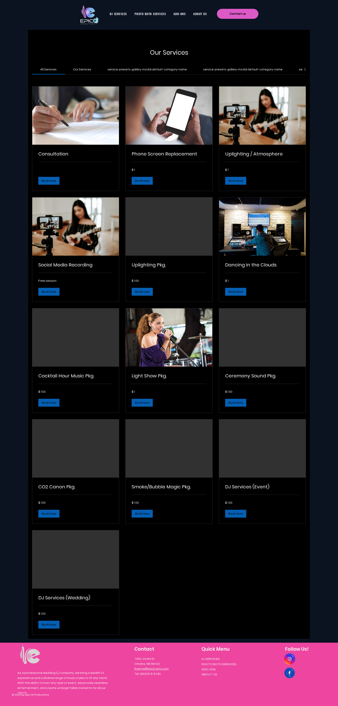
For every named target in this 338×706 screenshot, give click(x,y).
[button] (48, 181)
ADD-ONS (208, 669)
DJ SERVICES (210, 659)
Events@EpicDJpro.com (151, 668)
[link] (48, 69)
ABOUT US (209, 674)
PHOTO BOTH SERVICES (218, 664)
